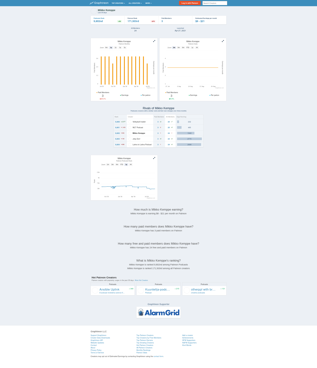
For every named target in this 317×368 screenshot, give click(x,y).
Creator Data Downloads (100, 337)
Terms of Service (97, 352)
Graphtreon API (97, 340)
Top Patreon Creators (144, 335)
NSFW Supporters (189, 342)
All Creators (135, 3)
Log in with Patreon (190, 3)
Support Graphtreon (98, 335)
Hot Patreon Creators (144, 345)
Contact (94, 345)
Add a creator (187, 335)
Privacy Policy (96, 350)
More (147, 3)
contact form (158, 356)
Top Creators (118, 3)
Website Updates (97, 342)
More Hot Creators (141, 280)
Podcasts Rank (99, 18)
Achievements (187, 337)
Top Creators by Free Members (148, 337)
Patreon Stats (141, 352)
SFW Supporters (188, 340)
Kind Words (186, 345)
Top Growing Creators (145, 342)
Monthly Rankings (143, 350)
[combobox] (214, 3)
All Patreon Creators (144, 347)
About (93, 347)
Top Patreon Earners (144, 340)
